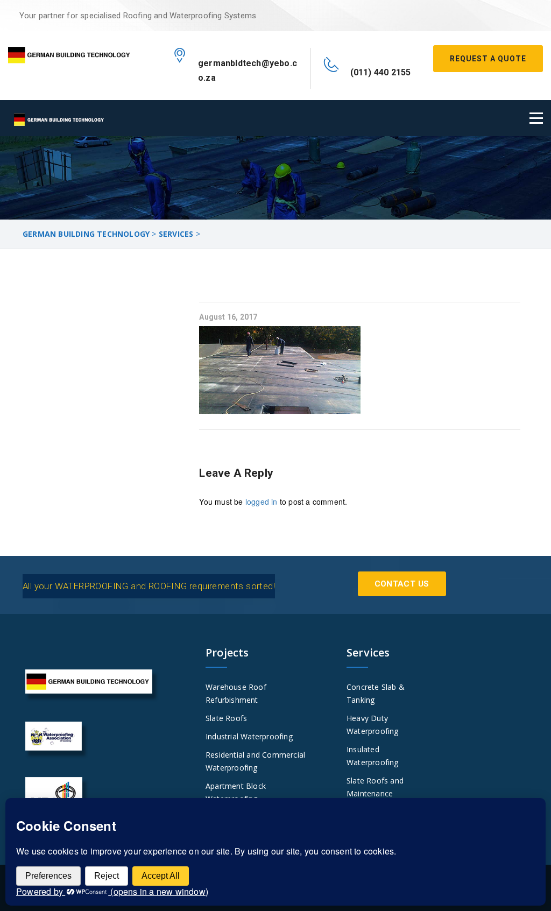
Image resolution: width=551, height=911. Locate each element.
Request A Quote (488, 58)
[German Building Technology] (69, 53)
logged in (261, 501)
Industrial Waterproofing (249, 736)
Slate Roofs (226, 718)
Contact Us (402, 584)
